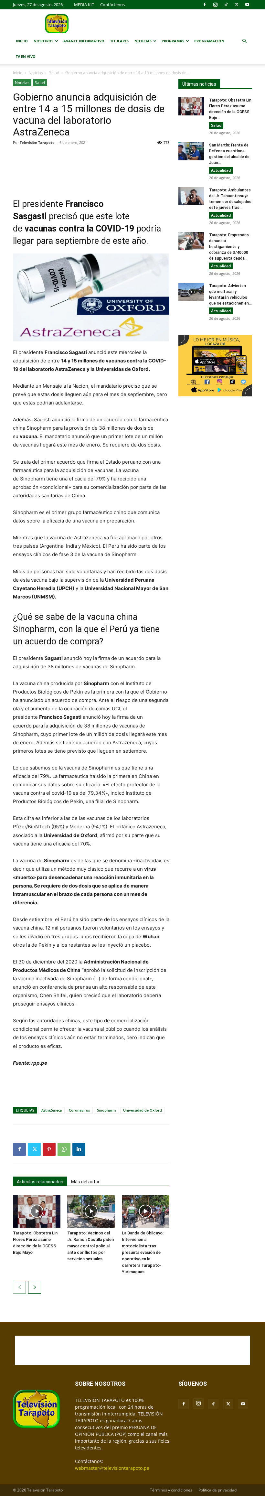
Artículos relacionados (40, 1181)
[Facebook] (204, 4)
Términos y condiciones (171, 1490)
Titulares (119, 40)
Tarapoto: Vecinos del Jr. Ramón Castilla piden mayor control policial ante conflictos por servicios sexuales (90, 1246)
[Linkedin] (78, 1149)
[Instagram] (215, 4)
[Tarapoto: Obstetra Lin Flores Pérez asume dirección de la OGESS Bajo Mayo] (36, 1211)
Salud (54, 72)
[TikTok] (226, 4)
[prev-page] (19, 1287)
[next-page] (34, 1287)
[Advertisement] (91, 166)
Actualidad (221, 170)
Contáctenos (112, 4)
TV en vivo (26, 56)
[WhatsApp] (64, 1149)
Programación (209, 40)
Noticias (143, 40)
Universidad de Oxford (142, 1110)
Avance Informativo (83, 40)
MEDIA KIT (84, 4)
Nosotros (43, 40)
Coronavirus (79, 1110)
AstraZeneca (51, 1110)
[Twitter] (236, 4)
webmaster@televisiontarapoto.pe (112, 1468)
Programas (173, 40)
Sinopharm (106, 1110)
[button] (244, 41)
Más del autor (85, 1181)
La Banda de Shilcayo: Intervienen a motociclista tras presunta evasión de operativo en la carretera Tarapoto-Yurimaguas (143, 1252)
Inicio (22, 40)
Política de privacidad (217, 1490)
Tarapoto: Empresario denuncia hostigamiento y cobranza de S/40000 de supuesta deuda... (229, 247)
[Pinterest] (49, 1149)
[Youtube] (247, 4)
